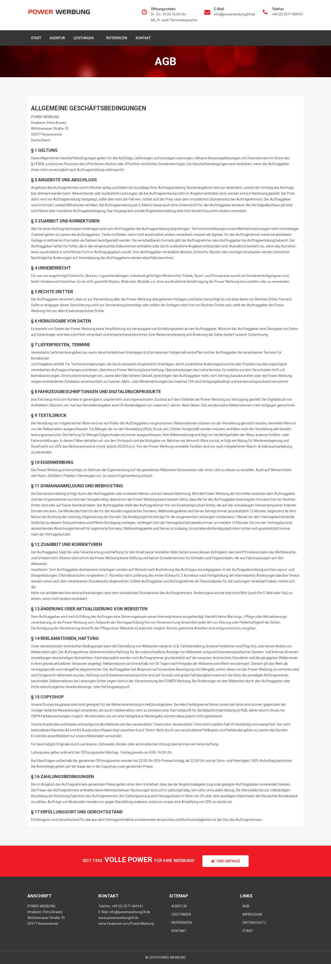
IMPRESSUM (252, 914)
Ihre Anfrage (228, 861)
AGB (246, 906)
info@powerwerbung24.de (234, 14)
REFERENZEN (116, 38)
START (36, 38)
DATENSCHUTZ (254, 923)
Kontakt (143, 38)
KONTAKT (179, 931)
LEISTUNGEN (83, 38)
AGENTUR (57, 38)
